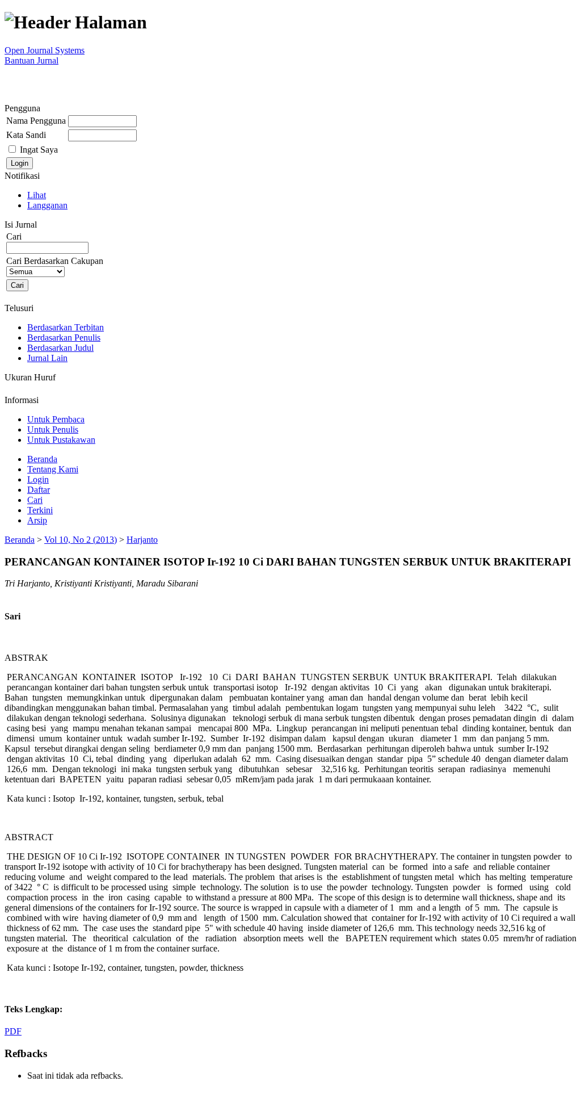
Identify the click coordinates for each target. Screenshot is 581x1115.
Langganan (47, 205)
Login (38, 479)
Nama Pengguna (36, 120)
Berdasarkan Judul (60, 348)
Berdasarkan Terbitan (65, 327)
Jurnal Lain (47, 358)
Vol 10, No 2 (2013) (80, 539)
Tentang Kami (52, 469)
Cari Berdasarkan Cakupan (54, 261)
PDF (13, 1031)
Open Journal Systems (45, 50)
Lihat (36, 195)
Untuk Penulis (52, 429)
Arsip (37, 520)
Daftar (38, 489)
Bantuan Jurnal (31, 60)
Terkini (40, 510)
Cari (35, 500)
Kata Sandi (26, 135)
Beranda (42, 459)
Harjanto (142, 539)
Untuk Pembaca (56, 419)
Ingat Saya (39, 149)
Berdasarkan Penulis (63, 337)
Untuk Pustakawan (61, 440)
